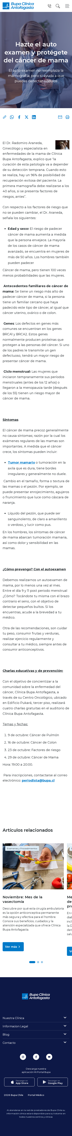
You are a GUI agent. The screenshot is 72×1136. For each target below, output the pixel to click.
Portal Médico (36, 1094)
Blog (6, 1034)
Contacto (9, 1043)
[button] (32, 962)
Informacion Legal (15, 1026)
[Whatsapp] (12, 117)
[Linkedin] (34, 117)
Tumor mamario (21, 462)
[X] (26, 117)
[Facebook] (19, 117)
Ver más (11, 946)
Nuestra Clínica (13, 1018)
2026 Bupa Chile (13, 1094)
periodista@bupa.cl (38, 780)
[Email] (60, 117)
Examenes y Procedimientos (22, 848)
